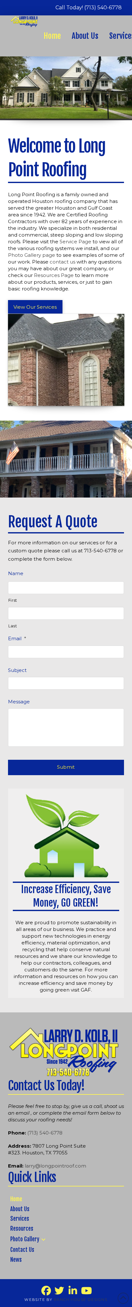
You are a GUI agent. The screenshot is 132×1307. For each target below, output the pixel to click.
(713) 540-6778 (44, 1133)
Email (17, 638)
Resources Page (54, 275)
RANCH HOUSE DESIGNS (81, 1299)
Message (19, 702)
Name (15, 573)
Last (12, 626)
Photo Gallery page (31, 255)
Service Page (75, 242)
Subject (17, 670)
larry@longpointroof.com (54, 1166)
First (12, 600)
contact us (62, 262)
